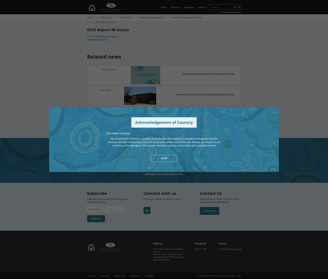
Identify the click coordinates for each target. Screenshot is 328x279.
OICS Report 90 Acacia (118, 133)
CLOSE (164, 158)
